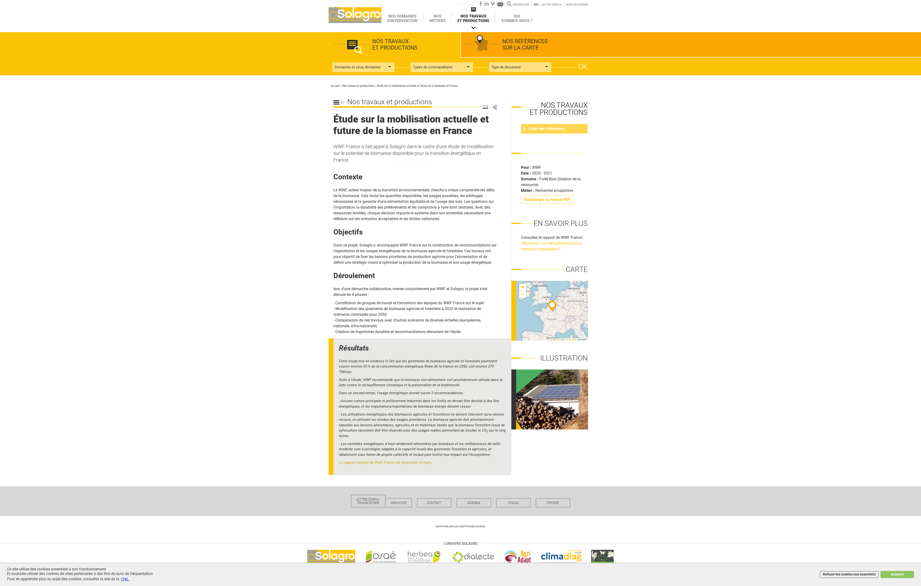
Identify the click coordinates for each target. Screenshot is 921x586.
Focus (513, 503)
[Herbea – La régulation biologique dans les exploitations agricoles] (424, 556)
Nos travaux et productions (473, 18)
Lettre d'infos (551, 4)
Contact (434, 503)
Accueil (355, 15)
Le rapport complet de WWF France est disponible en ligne (385, 462)
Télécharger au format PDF (547, 199)
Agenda (473, 503)
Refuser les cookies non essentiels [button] (849, 574)
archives (398, 503)
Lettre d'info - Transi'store (368, 501)
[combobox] (363, 67)
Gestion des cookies (472, 526)
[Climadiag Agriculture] (561, 556)
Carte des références (546, 128)
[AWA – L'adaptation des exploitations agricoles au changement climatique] (517, 556)
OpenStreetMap (570, 339)
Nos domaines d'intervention (402, 18)
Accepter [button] (897, 574)
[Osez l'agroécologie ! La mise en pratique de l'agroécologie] (381, 556)
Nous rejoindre (577, 4)
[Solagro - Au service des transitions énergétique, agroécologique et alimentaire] (331, 556)
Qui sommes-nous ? (516, 18)
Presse (553, 503)
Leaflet (558, 339)
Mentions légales (447, 526)
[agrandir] (554, 399)
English (500, 4)
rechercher (521, 4)
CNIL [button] (125, 579)
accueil (335, 86)
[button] (552, 306)
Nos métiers (437, 18)
